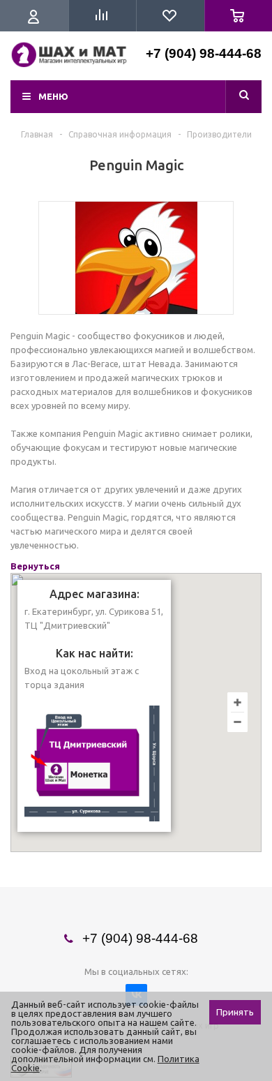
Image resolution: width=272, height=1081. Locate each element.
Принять (235, 1012)
